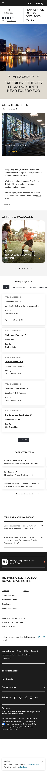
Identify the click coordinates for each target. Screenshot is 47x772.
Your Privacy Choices (12, 724)
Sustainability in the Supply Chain (13, 727)
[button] (29, 3)
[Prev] (15, 268)
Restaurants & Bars (9, 600)
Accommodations (8, 595)
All (6, 287)
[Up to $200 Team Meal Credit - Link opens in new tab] (23, 241)
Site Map (30, 727)
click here (23, 767)
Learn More (11, 151)
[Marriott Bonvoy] (39, 2)
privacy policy (33, 764)
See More (6, 204)
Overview (5, 591)
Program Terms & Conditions (11, 721)
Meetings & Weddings (10, 608)
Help (16, 730)
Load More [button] (23, 440)
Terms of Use (31, 718)
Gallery (26, 591)
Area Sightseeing (19, 287)
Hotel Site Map (7, 730)
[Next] (31, 268)
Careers (21, 718)
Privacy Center (28, 721)
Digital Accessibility (29, 724)
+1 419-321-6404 (16, 320)
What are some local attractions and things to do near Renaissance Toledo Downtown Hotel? (20, 540)
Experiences (6, 604)
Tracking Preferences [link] (9, 718)
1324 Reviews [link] (11, 21)
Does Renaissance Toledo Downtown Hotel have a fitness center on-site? (20, 527)
